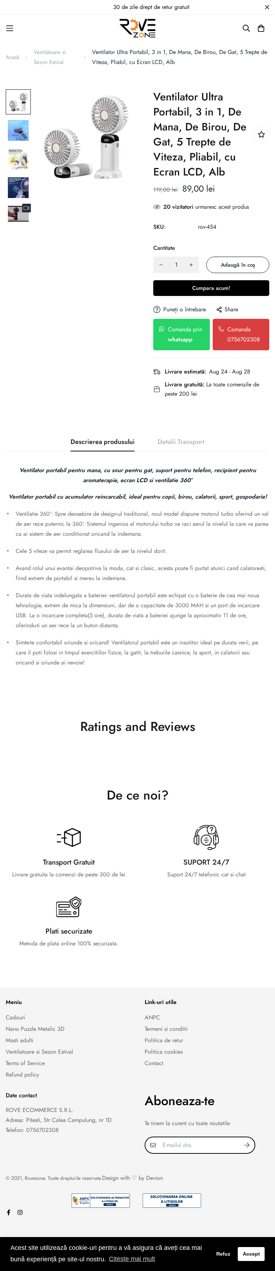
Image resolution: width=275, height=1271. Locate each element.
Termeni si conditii (166, 1029)
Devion (154, 1178)
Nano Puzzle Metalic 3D (35, 1029)
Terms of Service (25, 1063)
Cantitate (164, 248)
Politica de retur (164, 1040)
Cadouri (15, 1017)
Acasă (12, 57)
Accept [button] (251, 1254)
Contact (154, 1063)
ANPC (152, 1017)
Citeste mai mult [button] (132, 1258)
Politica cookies (164, 1052)
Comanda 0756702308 (243, 334)
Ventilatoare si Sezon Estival (50, 57)
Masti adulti (19, 1040)
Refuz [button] (223, 1254)
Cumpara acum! (211, 288)
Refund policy (22, 1074)
